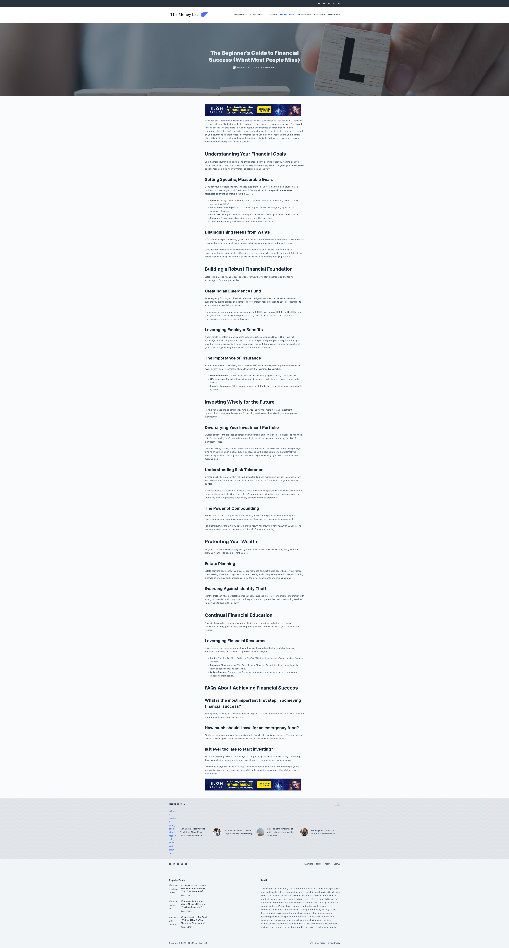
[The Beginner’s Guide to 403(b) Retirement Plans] (304, 832)
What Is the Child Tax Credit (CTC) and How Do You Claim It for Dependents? (194, 920)
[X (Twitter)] (324, 3)
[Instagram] (329, 3)
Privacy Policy (333, 943)
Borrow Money (240, 15)
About (327, 864)
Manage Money (287, 15)
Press (318, 864)
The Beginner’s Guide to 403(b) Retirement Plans (323, 832)
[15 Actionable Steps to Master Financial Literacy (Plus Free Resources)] (173, 904)
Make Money (271, 15)
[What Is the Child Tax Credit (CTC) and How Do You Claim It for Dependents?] (173, 920)
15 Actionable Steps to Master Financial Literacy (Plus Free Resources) (193, 904)
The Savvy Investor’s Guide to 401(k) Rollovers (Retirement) (237, 832)
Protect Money (304, 15)
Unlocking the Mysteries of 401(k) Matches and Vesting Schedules (280, 832)
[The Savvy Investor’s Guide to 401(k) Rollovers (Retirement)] (217, 832)
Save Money (319, 15)
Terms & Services (317, 943)
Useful (337, 864)
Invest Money (256, 15)
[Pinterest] (334, 3)
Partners (308, 864)
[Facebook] (319, 3)
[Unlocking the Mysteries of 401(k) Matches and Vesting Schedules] (260, 832)
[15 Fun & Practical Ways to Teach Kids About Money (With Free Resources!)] (173, 832)
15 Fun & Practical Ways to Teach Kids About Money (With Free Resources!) (192, 832)
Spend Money (334, 15)
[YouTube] (339, 3)
